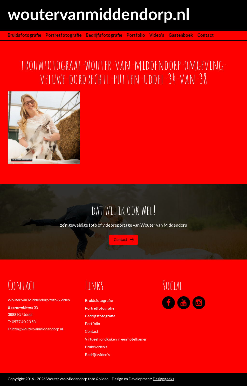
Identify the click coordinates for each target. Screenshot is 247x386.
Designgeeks (163, 378)
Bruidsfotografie (24, 35)
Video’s (156, 35)
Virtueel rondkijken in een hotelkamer (116, 339)
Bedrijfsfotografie (104, 35)
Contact (205, 35)
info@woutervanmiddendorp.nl (37, 329)
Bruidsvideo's (96, 346)
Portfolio (136, 35)
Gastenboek (181, 35)
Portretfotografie (64, 35)
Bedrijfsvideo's (97, 354)
